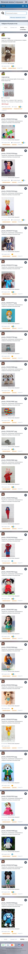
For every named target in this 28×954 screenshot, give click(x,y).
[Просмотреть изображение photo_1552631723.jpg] (8, 279)
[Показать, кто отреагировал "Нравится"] (13, 66)
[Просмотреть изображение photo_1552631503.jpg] (8, 809)
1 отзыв (15, 106)
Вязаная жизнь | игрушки (12, 2)
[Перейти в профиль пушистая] (3, 34)
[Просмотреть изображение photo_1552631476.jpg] (8, 879)
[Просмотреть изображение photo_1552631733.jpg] (8, 243)
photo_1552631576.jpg (9, 719)
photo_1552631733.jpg (9, 231)
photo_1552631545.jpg (9, 119)
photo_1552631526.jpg (9, 191)
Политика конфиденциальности (14, 948)
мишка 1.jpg (5, 38)
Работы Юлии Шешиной (13, 139)
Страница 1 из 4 (13, 27)
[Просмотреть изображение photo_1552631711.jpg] (8, 315)
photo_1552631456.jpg (9, 903)
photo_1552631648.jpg (9, 498)
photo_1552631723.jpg (9, 265)
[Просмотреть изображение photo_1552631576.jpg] (8, 733)
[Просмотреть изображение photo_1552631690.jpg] (8, 379)
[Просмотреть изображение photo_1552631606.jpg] (8, 661)
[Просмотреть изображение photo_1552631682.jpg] (8, 411)
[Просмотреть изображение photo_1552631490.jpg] (8, 843)
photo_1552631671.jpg (9, 431)
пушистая (3, 40)
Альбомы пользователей (8, 41)
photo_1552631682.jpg (9, 401)
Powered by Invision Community (14, 951)
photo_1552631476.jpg (9, 865)
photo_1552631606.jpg (9, 647)
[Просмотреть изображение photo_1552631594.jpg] (8, 697)
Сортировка (23, 29)
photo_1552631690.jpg (9, 367)
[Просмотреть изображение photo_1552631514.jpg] (7, 772)
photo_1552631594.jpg (9, 685)
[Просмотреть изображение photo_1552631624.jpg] (8, 586)
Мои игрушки (11, 63)
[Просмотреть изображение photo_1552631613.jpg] (8, 623)
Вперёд (22, 27)
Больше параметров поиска (18, 17)
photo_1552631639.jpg (9, 537)
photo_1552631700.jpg (9, 337)
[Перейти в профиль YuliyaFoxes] (3, 115)
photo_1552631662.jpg (9, 460)
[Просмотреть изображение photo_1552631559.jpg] (8, 167)
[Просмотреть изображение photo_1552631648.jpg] (7, 513)
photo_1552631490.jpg (9, 831)
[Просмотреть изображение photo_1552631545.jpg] (8, 131)
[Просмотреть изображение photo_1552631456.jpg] (8, 918)
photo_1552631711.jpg (9, 303)
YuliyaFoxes (4, 121)
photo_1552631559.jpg (9, 153)
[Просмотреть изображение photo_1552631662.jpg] (8, 474)
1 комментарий (16, 142)
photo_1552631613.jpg (9, 609)
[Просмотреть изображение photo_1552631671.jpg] (8, 441)
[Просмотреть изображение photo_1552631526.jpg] (7, 206)
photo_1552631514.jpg (9, 757)
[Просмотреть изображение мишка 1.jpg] (8, 53)
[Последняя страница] (26, 27)
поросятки (5, 77)
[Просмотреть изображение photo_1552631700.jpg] (8, 347)
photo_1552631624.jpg (9, 572)
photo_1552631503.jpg (9, 796)
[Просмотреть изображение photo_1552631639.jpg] (8, 550)
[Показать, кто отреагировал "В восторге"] (12, 66)
